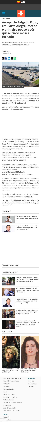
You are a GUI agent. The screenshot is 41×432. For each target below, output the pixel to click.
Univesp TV (31, 386)
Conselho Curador (8, 389)
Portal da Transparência (10, 397)
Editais (5, 391)
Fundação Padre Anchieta (12, 378)
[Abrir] (3, 13)
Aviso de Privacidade (9, 408)
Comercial (6, 386)
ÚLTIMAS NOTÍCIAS (9, 272)
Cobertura (6, 383)
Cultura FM (6, 417)
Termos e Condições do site (11, 410)
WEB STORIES (7, 331)
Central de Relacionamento (11, 381)
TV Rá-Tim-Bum (32, 383)
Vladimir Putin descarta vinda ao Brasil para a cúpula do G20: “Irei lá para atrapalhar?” (20, 202)
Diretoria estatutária (9, 394)
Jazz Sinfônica (7, 405)
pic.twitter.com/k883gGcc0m (13, 172)
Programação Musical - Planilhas (12, 402)
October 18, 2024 (25, 174)
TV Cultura (21, 13)
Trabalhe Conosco (8, 400)
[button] (3, 58)
